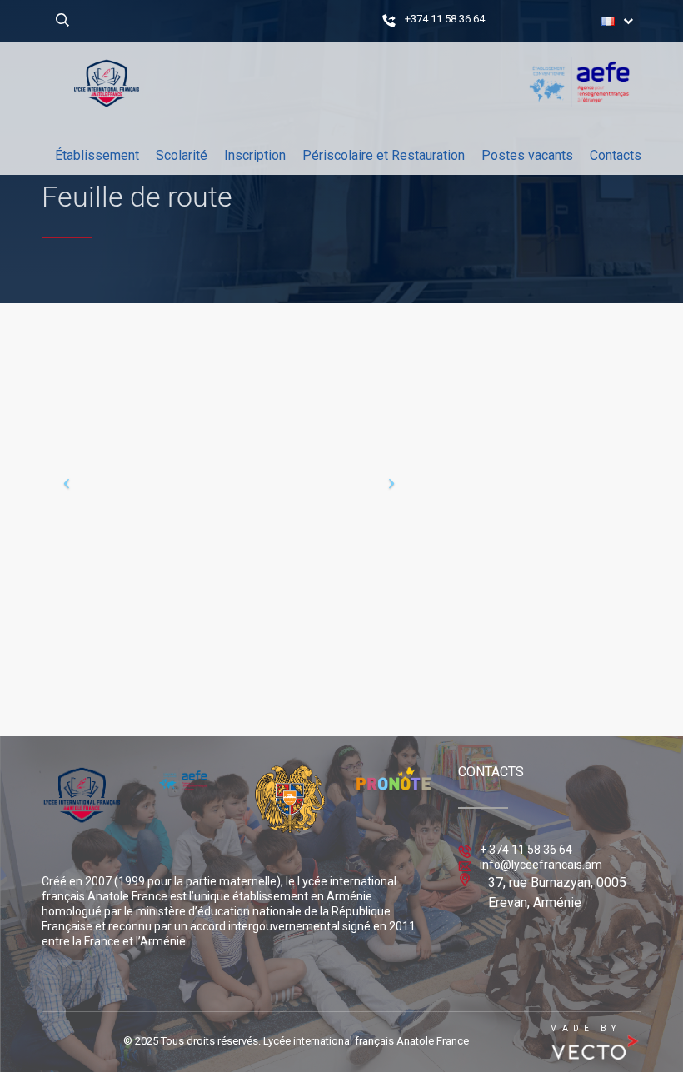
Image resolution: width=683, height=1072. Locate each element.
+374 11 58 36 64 (445, 18)
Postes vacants (527, 155)
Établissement (97, 155)
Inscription (255, 155)
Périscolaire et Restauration (383, 155)
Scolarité (181, 155)
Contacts (615, 155)
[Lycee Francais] (107, 239)
